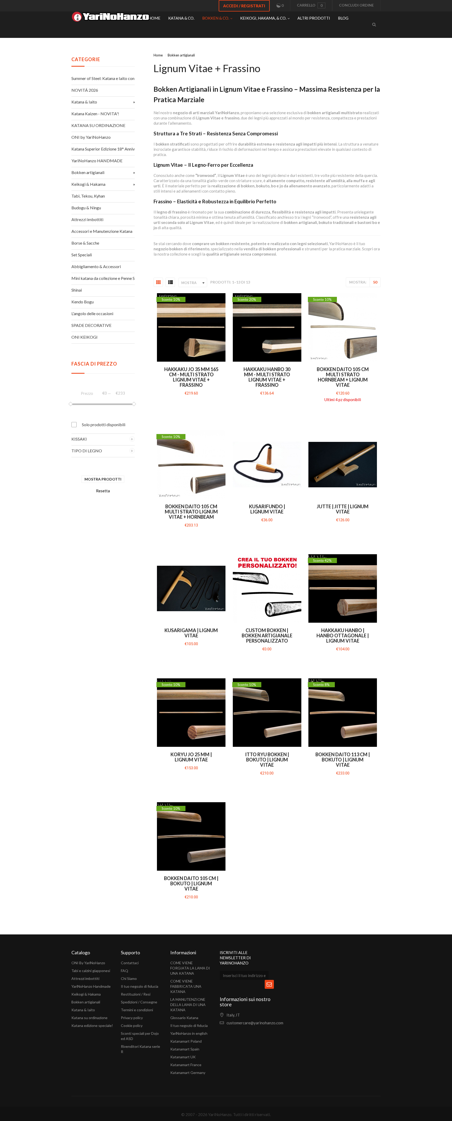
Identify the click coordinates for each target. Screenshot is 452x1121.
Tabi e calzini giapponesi (90, 970)
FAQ (124, 970)
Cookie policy (132, 1025)
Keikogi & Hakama (86, 994)
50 (375, 282)
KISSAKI (79, 438)
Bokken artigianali (85, 1002)
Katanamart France (185, 1064)
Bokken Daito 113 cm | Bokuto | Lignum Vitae (342, 760)
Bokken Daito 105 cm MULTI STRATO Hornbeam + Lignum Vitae (343, 377)
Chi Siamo (129, 978)
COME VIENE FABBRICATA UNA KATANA (185, 986)
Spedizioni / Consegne (139, 1002)
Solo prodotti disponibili (103, 424)
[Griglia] (158, 282)
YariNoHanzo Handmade (91, 986)
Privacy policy (132, 1017)
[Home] (110, 18)
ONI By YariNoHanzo (88, 963)
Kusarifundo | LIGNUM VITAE (267, 509)
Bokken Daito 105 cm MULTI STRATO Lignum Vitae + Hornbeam (191, 512)
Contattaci (130, 963)
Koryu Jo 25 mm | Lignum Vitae (191, 757)
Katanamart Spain (184, 1049)
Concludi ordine (356, 5)
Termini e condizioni (137, 1010)
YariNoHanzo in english (188, 1033)
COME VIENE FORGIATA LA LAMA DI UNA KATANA (190, 968)
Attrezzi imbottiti (85, 978)
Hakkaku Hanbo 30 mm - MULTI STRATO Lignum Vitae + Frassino (267, 377)
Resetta (103, 490)
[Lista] (170, 282)
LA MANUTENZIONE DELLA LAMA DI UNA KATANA (188, 1004)
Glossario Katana (184, 1017)
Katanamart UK (183, 1057)
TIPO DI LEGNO (86, 450)
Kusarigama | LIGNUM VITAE (191, 632)
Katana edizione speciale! (92, 1025)
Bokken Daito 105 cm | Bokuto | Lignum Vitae (191, 883)
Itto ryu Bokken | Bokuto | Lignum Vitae (267, 760)
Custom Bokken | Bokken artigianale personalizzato (267, 635)
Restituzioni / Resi (135, 994)
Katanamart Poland (186, 1041)
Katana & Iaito (83, 1010)
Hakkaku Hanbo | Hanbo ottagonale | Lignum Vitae (343, 635)
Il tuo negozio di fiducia (139, 986)
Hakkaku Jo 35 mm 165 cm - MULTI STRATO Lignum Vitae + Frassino (191, 377)
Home (158, 55)
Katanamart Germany (187, 1072)
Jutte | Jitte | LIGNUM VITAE (343, 509)
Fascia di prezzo (94, 364)
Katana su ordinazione (89, 1017)
